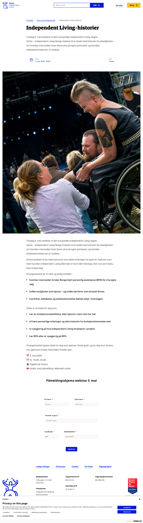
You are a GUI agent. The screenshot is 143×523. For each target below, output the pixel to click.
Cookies (75, 466)
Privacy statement (23, 516)
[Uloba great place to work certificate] (132, 486)
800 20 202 (70, 480)
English (5, 499)
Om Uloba (88, 466)
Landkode (48, 432)
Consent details (8, 516)
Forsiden (29, 20)
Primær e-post (51, 415)
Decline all (127, 512)
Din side (119, 5)
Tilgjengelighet (105, 466)
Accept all (126, 507)
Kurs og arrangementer (46, 20)
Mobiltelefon (69, 432)
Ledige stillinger (43, 466)
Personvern (61, 466)
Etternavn (79, 399)
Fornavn (47, 399)
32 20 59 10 (70, 489)
